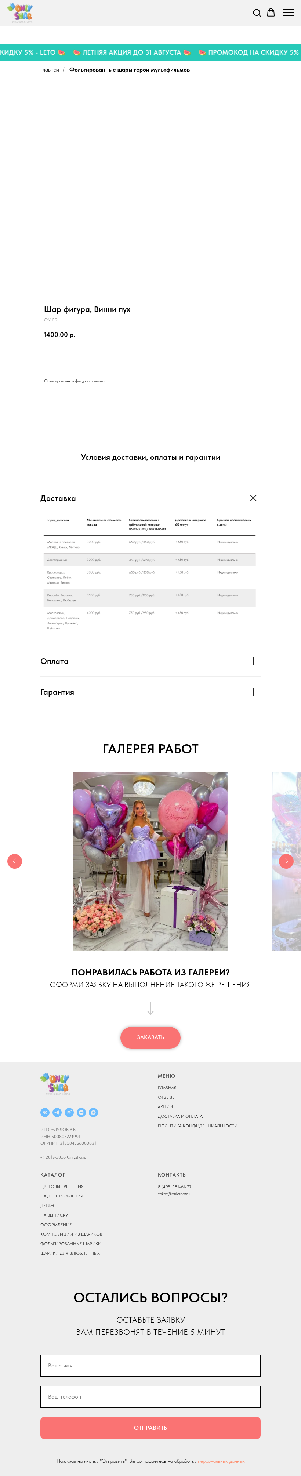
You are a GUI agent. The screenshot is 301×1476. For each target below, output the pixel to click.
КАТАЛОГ (52, 1175)
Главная (49, 69)
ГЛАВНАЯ (167, 1087)
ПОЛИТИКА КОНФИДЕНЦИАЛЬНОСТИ (197, 1125)
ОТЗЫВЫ (166, 1097)
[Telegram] (57, 1112)
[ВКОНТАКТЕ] (45, 1112)
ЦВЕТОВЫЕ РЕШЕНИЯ (62, 1186)
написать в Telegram (131, 357)
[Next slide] (286, 861)
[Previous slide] (14, 861)
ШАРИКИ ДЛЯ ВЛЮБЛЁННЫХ (70, 1253)
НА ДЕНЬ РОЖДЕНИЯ (61, 1196)
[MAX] (93, 1112)
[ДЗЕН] (81, 1112)
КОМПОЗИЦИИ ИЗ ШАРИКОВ (71, 1234)
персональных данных (221, 1461)
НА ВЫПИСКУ (54, 1215)
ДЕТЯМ (47, 1205)
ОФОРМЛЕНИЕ (56, 1224)
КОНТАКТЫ (172, 1175)
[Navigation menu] (288, 13)
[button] (257, 12)
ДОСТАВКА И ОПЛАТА (180, 1116)
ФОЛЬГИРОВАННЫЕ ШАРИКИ (70, 1243)
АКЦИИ (165, 1106)
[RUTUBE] (69, 1112)
